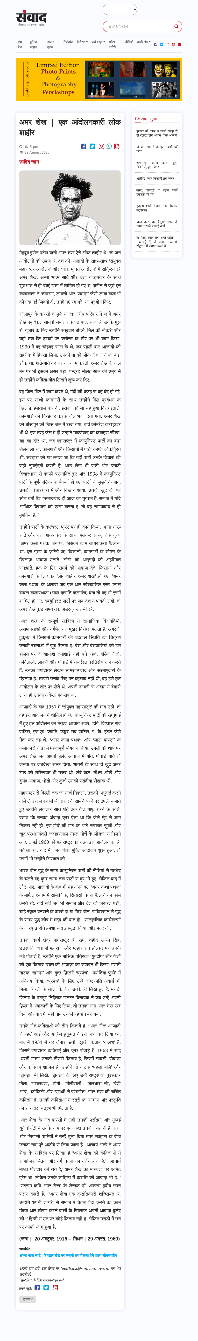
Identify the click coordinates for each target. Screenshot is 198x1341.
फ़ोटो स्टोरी (112, 44)
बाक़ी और (142, 42)
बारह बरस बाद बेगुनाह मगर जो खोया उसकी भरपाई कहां (156, 223)
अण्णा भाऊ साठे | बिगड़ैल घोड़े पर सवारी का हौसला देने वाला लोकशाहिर (68, 1255)
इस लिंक (48, 1268)
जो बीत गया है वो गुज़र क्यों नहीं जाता (156, 148)
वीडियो (129, 42)
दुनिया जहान (33, 44)
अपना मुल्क (50, 44)
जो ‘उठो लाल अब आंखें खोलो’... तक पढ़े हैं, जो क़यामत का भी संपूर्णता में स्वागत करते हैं (156, 241)
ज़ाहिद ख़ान (29, 161)
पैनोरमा (81, 42)
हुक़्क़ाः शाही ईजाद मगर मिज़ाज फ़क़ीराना (156, 208)
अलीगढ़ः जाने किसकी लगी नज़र (155, 178)
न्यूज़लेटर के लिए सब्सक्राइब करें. (41, 1280)
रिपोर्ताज (68, 42)
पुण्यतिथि (28, 1299)
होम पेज (20, 44)
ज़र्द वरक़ (97, 42)
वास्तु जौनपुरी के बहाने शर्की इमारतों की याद (156, 192)
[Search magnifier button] (176, 26)
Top (186, 1329)
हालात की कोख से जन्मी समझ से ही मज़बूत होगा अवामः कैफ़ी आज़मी (156, 133)
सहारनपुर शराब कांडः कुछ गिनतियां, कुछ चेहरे (156, 164)
